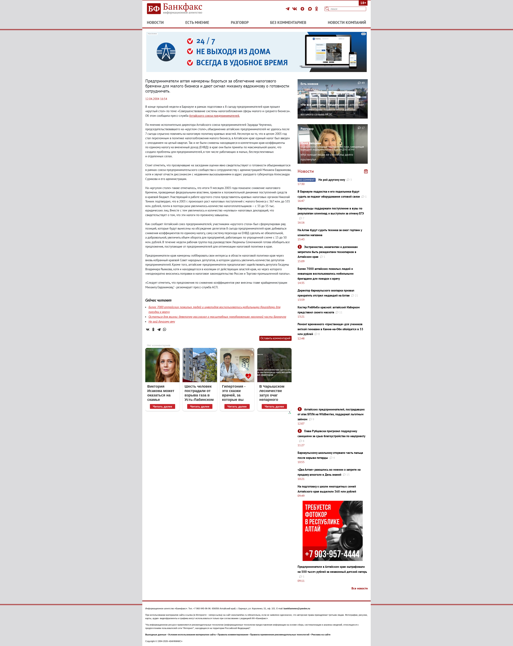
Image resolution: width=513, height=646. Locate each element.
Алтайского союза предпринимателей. (214, 116)
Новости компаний (347, 22)
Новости (155, 22)
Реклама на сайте (320, 634)
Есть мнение (197, 22)
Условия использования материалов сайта (192, 634)
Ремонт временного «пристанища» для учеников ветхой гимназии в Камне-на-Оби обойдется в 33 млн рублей (330, 329)
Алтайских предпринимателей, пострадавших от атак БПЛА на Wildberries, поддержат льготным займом (331, 414)
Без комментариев (288, 22)
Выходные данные (155, 634)
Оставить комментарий (275, 338)
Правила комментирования (233, 634)
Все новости (359, 588)
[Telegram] (288, 9)
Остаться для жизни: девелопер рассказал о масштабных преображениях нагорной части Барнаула (217, 317)
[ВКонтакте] (295, 9)
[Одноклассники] (316, 9)
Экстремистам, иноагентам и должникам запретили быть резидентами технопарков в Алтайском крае (328, 252)
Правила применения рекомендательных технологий (279, 634)
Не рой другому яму (161, 321)
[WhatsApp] (164, 329)
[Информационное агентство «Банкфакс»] (180, 9)
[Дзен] (303, 9)
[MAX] (311, 9)
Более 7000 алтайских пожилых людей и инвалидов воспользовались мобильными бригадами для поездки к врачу (325, 273)
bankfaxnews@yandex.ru (297, 608)
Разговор (240, 22)
